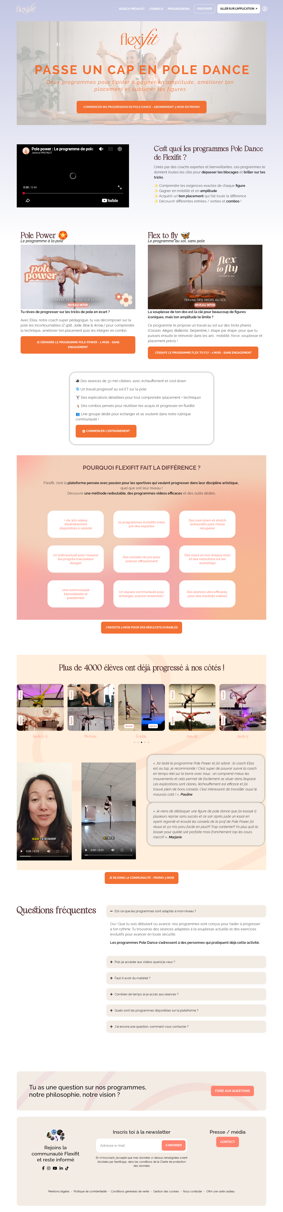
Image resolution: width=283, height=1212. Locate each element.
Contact (227, 1142)
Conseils (156, 9)
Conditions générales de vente (130, 1191)
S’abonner (204, 8)
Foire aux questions (232, 1091)
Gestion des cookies (166, 1191)
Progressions (178, 9)
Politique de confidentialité (90, 1191)
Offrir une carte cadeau (220, 1191)
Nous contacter (192, 1191)
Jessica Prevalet (131, 9)
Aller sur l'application (237, 8)
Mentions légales (58, 1191)
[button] (134, 742)
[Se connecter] (264, 9)
